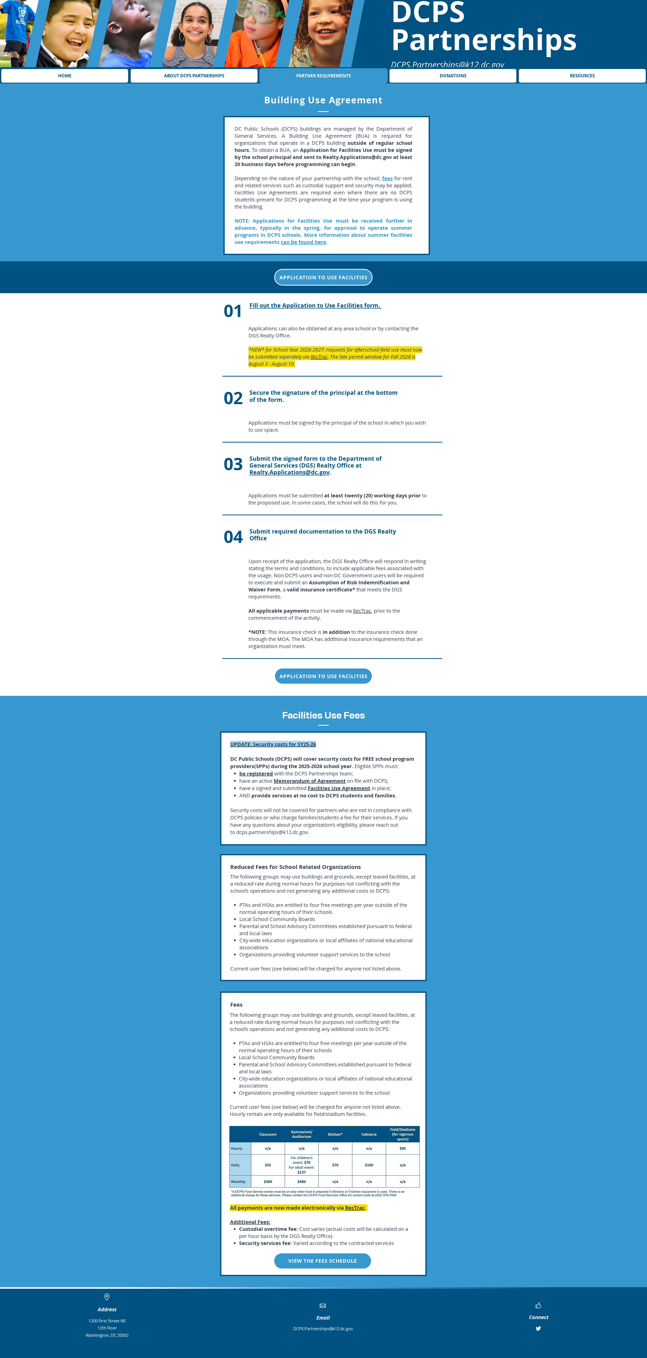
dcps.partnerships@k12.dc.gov (272, 832)
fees (387, 178)
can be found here (303, 242)
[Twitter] (538, 1328)
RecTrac (362, 610)
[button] (194, 75)
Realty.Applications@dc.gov (357, 157)
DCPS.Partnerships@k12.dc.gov (323, 1328)
